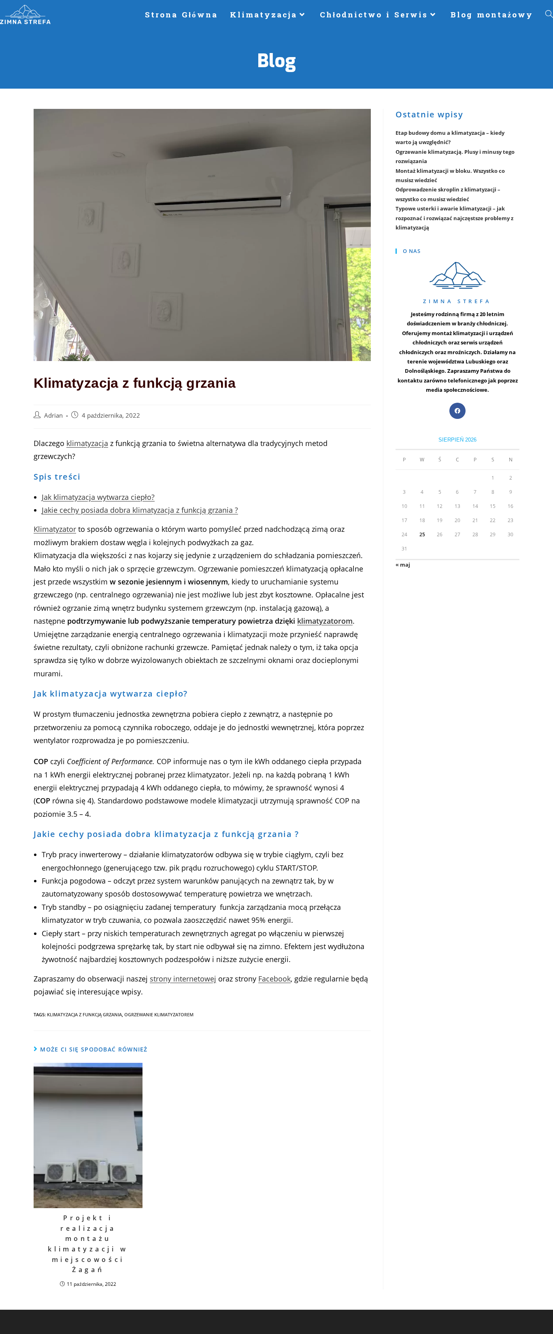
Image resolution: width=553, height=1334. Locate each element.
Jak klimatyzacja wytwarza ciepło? (98, 497)
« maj (403, 564)
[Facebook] (457, 411)
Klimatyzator (55, 529)
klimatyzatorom (325, 621)
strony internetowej (183, 979)
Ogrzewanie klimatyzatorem (159, 1014)
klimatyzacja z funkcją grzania (84, 1014)
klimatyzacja (87, 443)
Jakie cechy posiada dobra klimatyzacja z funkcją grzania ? (140, 510)
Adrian (53, 415)
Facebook (274, 979)
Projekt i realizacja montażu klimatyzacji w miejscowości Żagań (88, 1243)
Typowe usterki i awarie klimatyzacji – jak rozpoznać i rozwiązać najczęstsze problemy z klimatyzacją (454, 218)
